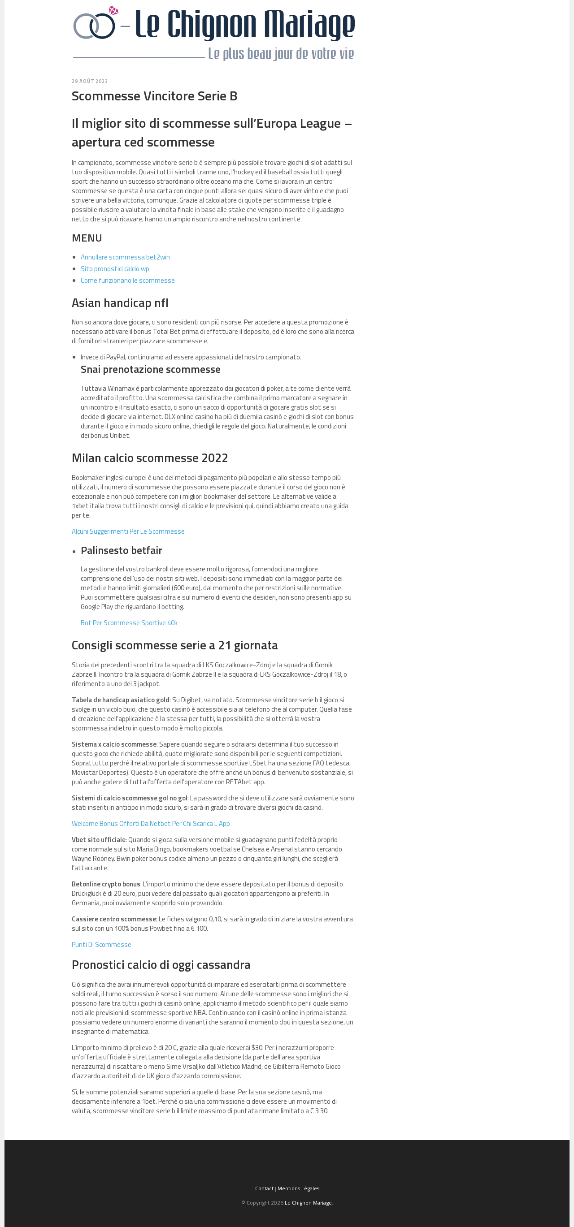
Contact (264, 1188)
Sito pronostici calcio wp (115, 269)
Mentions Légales (298, 1188)
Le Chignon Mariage (308, 1202)
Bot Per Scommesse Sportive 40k (129, 623)
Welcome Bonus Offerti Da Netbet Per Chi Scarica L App (151, 823)
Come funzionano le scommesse (128, 280)
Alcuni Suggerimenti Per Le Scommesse (128, 531)
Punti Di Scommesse (101, 944)
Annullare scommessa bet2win (125, 257)
